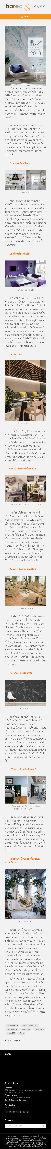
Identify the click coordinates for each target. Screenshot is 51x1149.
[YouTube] (13, 1111)
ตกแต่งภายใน (12, 1029)
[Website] (27, 1111)
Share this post (14, 1040)
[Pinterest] (17, 1111)
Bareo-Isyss (26, 1029)
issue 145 (11, 1033)
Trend (22, 1033)
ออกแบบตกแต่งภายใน (30, 1026)
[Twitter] (10, 1111)
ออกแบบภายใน (13, 1026)
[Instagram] (20, 1111)
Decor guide (40, 1029)
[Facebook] (6, 1111)
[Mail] (24, 1111)
